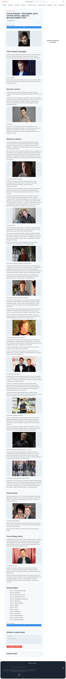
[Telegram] (63, 2)
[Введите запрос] (36, 2)
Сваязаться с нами (32, 663)
